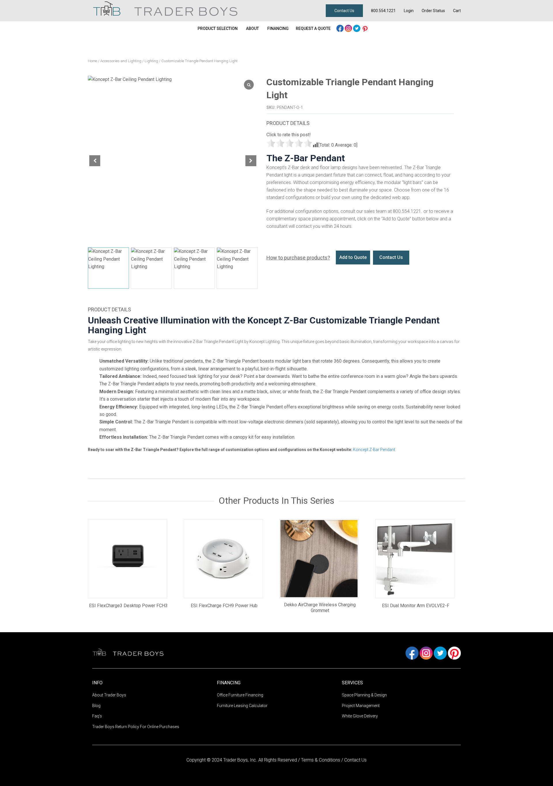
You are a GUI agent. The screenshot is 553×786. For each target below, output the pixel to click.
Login (409, 10)
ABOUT (252, 28)
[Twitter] (357, 28)
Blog (96, 705)
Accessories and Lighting (120, 61)
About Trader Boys (109, 695)
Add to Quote (353, 257)
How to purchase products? (298, 258)
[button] (250, 160)
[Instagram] (349, 28)
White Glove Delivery (360, 716)
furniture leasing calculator (242, 705)
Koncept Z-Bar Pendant (374, 449)
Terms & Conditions (321, 760)
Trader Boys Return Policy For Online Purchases (135, 726)
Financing (278, 28)
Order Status (433, 10)
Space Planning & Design (364, 695)
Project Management (361, 705)
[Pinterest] (365, 28)
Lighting (151, 61)
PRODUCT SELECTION (218, 28)
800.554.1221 (383, 10)
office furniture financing (240, 695)
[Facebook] (340, 28)
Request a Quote (313, 28)
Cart (457, 10)
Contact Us (344, 10)
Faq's (97, 716)
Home (92, 61)
